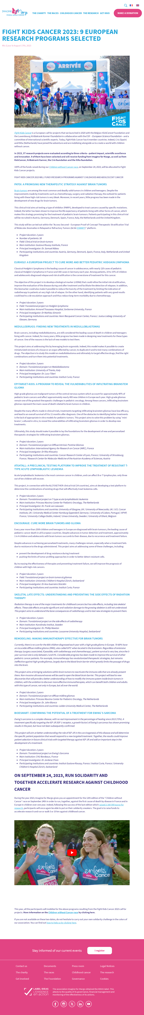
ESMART (81, 228)
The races (52, 13)
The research (91, 13)
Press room (78, 966)
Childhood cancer (71, 13)
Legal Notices (107, 966)
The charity (39, 13)
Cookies (104, 978)
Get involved (107, 13)
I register (100, 950)
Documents (50, 966)
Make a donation (128, 13)
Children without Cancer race (63, 166)
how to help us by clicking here (61, 922)
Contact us (21, 966)
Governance (78, 978)
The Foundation (52, 978)
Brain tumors (20, 190)
